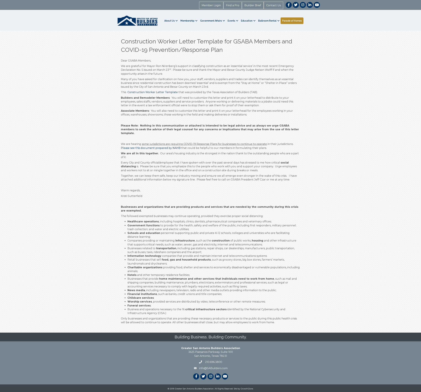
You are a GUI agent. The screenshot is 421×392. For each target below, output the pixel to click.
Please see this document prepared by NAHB (151, 148)
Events (231, 20)
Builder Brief (252, 5)
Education (246, 20)
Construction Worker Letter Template (152, 92)
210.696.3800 (213, 362)
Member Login (211, 5)
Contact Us (273, 5)
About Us (169, 20)
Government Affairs (211, 20)
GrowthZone (247, 388)
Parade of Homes (292, 20)
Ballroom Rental (267, 20)
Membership (187, 20)
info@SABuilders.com (213, 368)
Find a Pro (232, 5)
